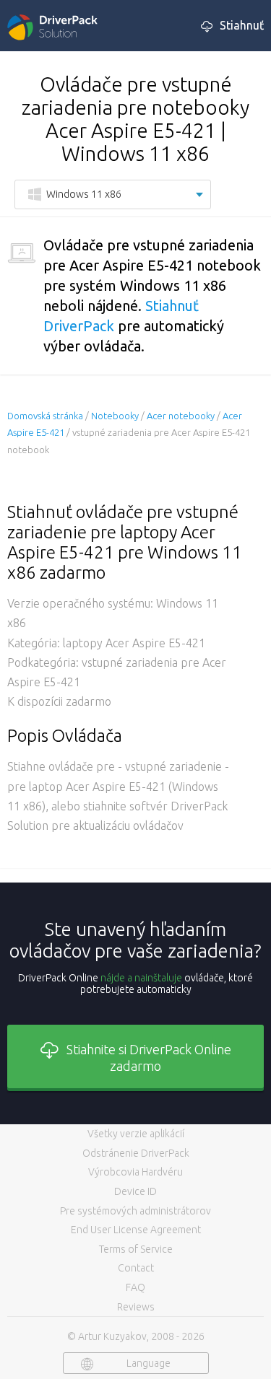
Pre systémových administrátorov (135, 1211)
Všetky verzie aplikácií (135, 1133)
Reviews (136, 1307)
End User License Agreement (136, 1229)
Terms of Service (136, 1249)
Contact (136, 1268)
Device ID (135, 1191)
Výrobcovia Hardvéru (135, 1172)
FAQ (135, 1287)
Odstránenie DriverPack (135, 1153)
